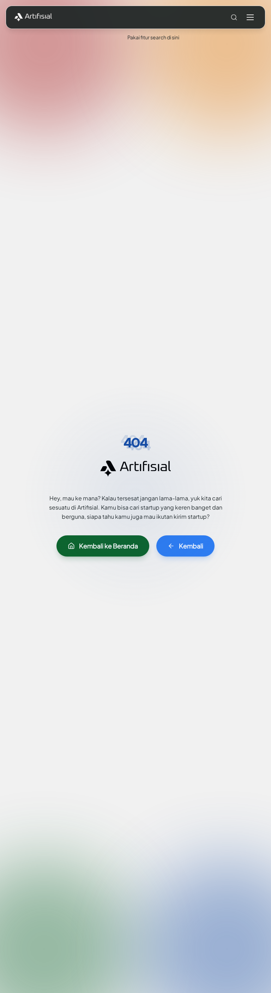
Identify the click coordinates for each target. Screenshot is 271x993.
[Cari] (234, 17)
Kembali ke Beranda (108, 546)
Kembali (191, 546)
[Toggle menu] (250, 17)
